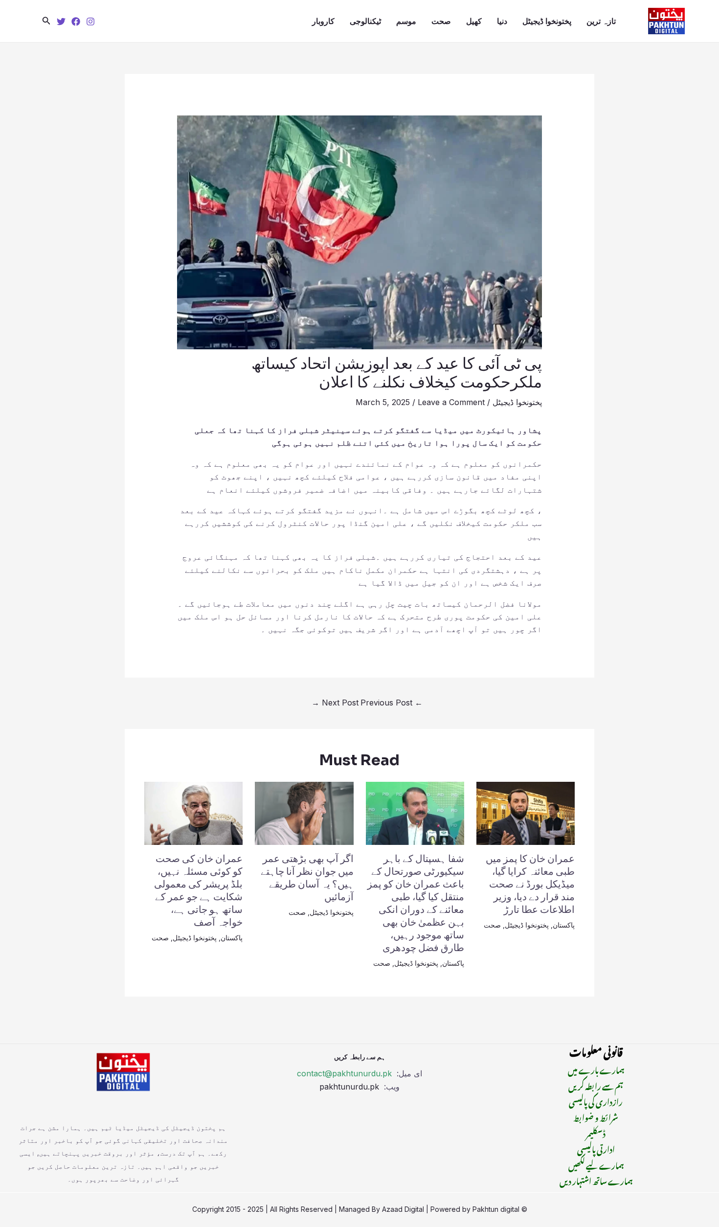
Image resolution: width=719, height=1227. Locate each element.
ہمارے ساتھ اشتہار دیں (596, 1180)
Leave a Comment (451, 402)
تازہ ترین (601, 21)
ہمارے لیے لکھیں (596, 1164)
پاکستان (564, 925)
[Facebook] (75, 21)
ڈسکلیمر (596, 1132)
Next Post (335, 702)
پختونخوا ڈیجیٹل (546, 21)
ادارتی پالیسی (596, 1148)
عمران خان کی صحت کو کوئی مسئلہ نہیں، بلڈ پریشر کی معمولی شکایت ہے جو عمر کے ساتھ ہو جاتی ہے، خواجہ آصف (198, 891)
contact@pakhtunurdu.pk (344, 1073)
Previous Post (391, 702)
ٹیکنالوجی (365, 21)
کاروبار (323, 21)
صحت (441, 21)
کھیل (474, 21)
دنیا (502, 21)
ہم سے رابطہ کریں (595, 1085)
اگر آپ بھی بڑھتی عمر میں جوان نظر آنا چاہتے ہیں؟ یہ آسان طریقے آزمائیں (307, 878)
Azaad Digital (403, 1209)
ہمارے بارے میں (596, 1069)
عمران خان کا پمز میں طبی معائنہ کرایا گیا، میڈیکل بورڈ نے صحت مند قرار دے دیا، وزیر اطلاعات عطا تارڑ (530, 884)
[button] (46, 21)
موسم (406, 21)
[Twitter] (61, 21)
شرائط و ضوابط (595, 1116)
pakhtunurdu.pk (350, 1086)
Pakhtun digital (495, 1209)
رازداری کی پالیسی (596, 1101)
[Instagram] (90, 21)
